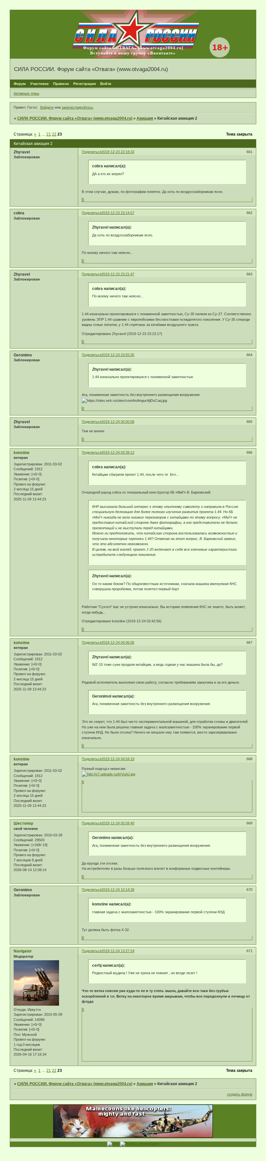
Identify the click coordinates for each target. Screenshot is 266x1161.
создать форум (239, 1094)
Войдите (47, 107)
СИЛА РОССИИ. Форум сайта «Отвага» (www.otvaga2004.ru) (74, 118)
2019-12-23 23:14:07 (118, 213)
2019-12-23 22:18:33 (118, 152)
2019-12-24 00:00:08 (118, 422)
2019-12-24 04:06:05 (118, 642)
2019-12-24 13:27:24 (118, 951)
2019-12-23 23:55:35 (118, 355)
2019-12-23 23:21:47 (118, 274)
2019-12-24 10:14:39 (118, 890)
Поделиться (92, 152)
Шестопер (23, 823)
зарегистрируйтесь (77, 107)
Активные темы (26, 93)
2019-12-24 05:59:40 (118, 823)
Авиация (145, 118)
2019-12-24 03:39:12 (118, 452)
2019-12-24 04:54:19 (118, 759)
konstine (22, 452)
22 (54, 134)
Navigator (23, 951)
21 (48, 134)
